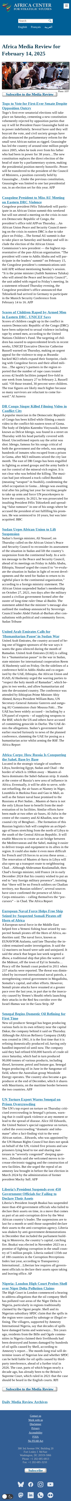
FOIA (35, 1436)
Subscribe (35, 1470)
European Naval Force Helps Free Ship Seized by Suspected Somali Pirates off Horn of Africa (32, 915)
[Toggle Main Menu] (66, 6)
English (22, 26)
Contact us (35, 1415)
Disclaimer (35, 1424)
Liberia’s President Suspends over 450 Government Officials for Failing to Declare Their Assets (31, 1194)
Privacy (35, 1428)
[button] (7, 1496)
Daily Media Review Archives (25, 1402)
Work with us (35, 1420)
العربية (48, 26)
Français (36, 26)
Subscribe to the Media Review (30, 94)
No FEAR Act (35, 1441)
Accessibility (35, 1432)
